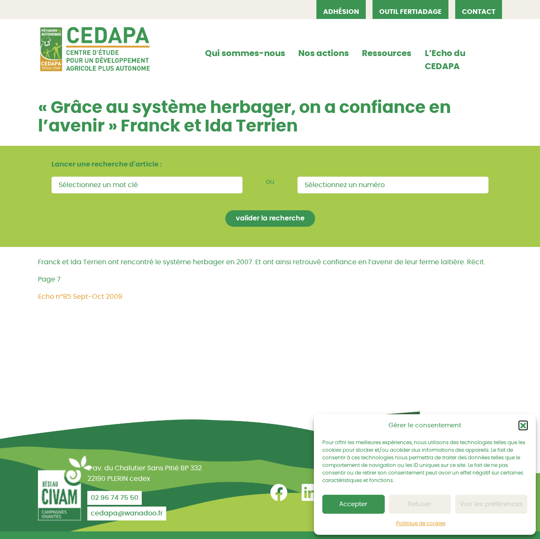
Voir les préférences (491, 504)
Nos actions (323, 53)
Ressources (386, 53)
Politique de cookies (421, 523)
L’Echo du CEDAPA (445, 60)
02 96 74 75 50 (114, 497)
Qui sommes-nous (245, 53)
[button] (523, 425)
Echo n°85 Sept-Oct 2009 (80, 296)
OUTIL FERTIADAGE (410, 11)
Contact (478, 11)
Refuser (420, 504)
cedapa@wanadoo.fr (127, 513)
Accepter (353, 504)
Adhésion (341, 11)
